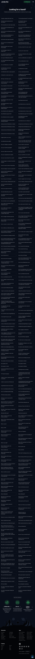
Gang (10, 649)
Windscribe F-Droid (22, 640)
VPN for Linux (29, 633)
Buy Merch (11, 633)
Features (10, 634)
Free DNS (2, 637)
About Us (2, 645)
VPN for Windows (22, 632)
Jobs (2, 648)
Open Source (3, 636)
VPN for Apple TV (30, 636)
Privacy (10, 645)
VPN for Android (29, 632)
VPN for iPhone (21, 638)
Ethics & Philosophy (12, 637)
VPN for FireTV (29, 634)
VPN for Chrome (21, 634)
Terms (2, 646)
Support (2, 634)
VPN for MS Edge (22, 637)
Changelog (11, 632)
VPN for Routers (29, 638)
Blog (10, 648)
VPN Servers (3, 638)
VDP (10, 646)
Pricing (2, 633)
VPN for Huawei (29, 637)
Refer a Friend (11, 636)
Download (2, 632)
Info (1, 649)
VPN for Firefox (21, 636)
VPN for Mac (21, 633)
